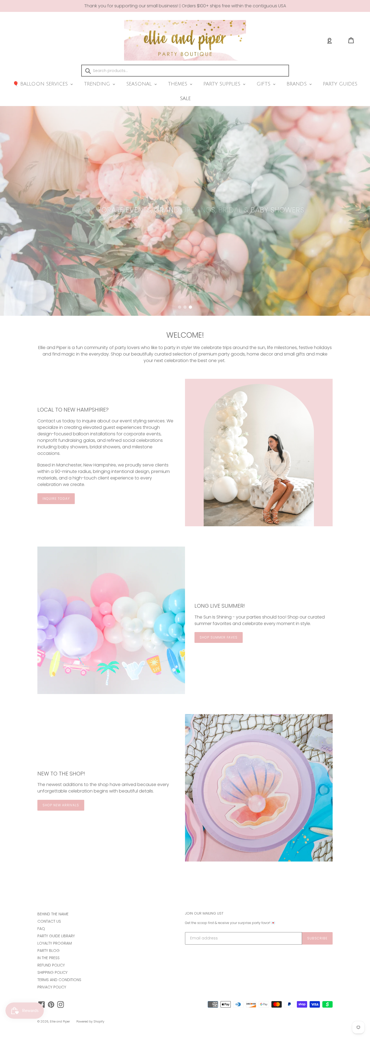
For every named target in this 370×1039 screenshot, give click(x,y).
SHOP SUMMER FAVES (219, 637)
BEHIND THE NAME (53, 914)
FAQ (41, 928)
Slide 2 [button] (185, 307)
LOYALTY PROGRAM (54, 943)
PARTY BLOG (48, 950)
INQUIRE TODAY (56, 498)
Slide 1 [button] (179, 307)
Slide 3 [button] (190, 307)
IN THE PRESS (48, 958)
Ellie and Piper (60, 1021)
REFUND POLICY (51, 965)
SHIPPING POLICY (52, 972)
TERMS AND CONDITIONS (59, 979)
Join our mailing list (204, 913)
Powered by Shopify (90, 1021)
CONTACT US (49, 921)
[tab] (179, 307)
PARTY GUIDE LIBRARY (56, 936)
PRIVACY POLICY (51, 987)
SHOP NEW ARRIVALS (61, 805)
